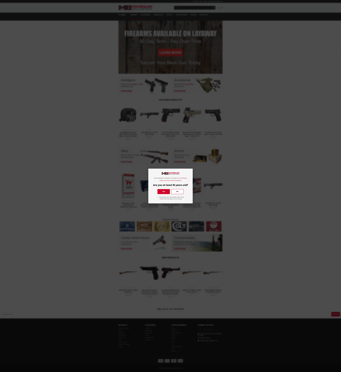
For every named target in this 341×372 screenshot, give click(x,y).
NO (177, 192)
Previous (336, 366)
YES (163, 192)
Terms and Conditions (174, 180)
